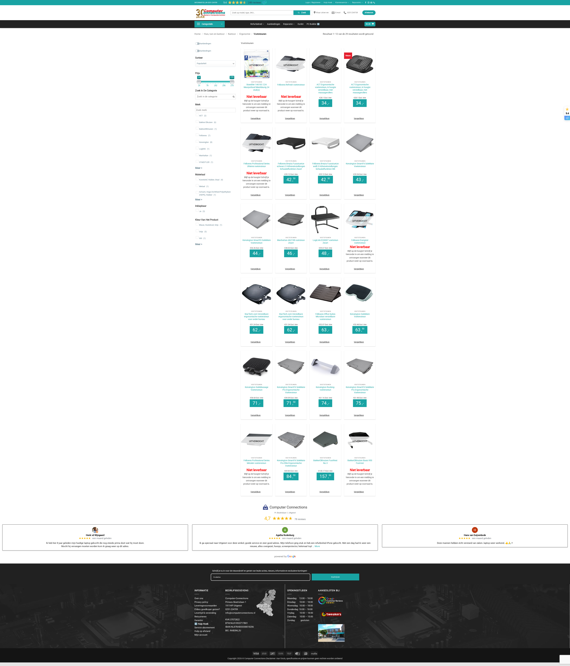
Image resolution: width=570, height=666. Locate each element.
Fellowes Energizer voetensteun (359, 241)
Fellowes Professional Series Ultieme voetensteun (257, 164)
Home (197, 34)
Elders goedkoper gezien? (207, 609)
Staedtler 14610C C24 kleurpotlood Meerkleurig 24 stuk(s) (256, 87)
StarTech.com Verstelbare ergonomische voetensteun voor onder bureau (256, 317)
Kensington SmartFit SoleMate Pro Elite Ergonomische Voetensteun (291, 463)
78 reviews (300, 519)
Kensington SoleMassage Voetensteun (256, 388)
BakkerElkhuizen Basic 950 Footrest (359, 461)
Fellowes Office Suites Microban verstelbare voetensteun (325, 317)
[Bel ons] (374, 3)
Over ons (198, 598)
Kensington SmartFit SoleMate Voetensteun (360, 164)
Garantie (198, 620)
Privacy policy (201, 602)
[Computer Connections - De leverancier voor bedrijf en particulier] (210, 12)
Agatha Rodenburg (285, 535)
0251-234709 (212, 3)
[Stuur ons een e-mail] (371, 3)
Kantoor (232, 34)
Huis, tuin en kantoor (214, 34)
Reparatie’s (356, 2)
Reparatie (288, 24)
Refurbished (256, 24)
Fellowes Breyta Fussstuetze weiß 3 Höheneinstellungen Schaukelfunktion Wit (325, 166)
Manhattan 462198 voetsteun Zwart (291, 241)
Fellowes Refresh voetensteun (291, 85)
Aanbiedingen (273, 24)
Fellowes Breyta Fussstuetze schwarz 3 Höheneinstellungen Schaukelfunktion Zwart (291, 166)
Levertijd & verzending (205, 613)
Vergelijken (256, 118)
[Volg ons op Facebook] (366, 3)
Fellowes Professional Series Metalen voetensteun (257, 461)
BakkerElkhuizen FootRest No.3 (325, 461)
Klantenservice (341, 2)
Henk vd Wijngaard (95, 535)
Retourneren (200, 616)
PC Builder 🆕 (313, 24)
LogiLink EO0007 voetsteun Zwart (325, 241)
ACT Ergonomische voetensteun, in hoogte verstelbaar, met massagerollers (325, 88)
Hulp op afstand (202, 631)
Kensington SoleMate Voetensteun (360, 315)
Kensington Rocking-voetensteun (325, 388)
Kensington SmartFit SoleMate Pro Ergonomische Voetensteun (291, 390)
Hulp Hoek (328, 2)
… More (316, 546)
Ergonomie (244, 34)
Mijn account (200, 635)
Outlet (301, 24)
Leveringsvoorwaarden (205, 605)
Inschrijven (335, 577)
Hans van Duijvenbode (475, 535)
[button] (209, 24)
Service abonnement (204, 627)
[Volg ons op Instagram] (368, 3)
